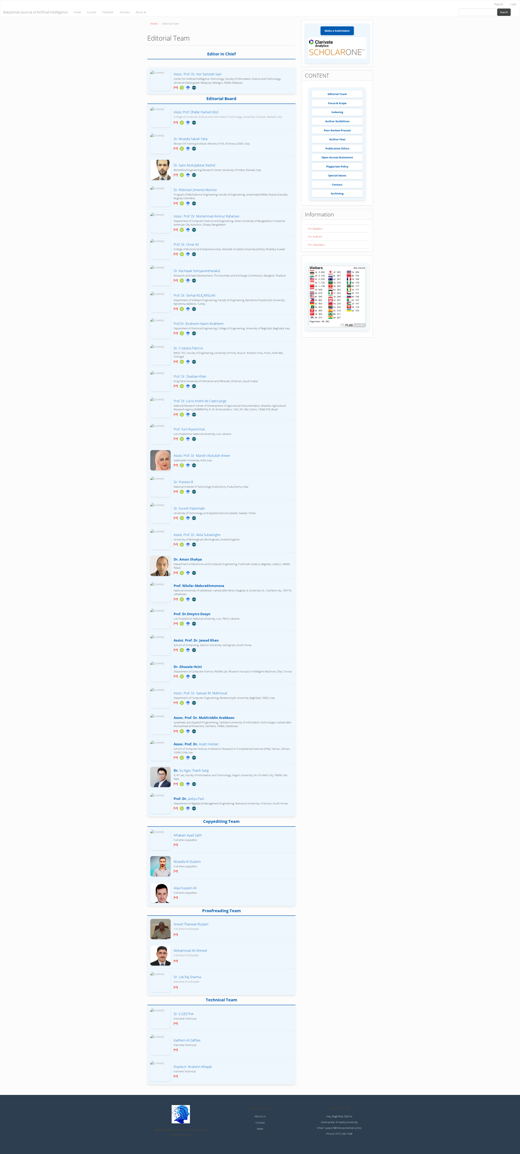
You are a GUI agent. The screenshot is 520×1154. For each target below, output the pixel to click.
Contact (337, 184)
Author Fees (337, 139)
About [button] (140, 12)
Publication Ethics (337, 148)
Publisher (108, 12)
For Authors (315, 236)
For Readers (315, 228)
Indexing (337, 112)
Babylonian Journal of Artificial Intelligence (35, 12)
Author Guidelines (337, 121)
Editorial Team (337, 94)
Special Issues (337, 175)
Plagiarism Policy (337, 166)
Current (91, 12)
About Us (260, 1116)
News (260, 1128)
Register (499, 4)
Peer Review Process (337, 130)
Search (504, 12)
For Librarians (316, 244)
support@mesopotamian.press (343, 1128)
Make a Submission (337, 30)
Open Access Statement (337, 157)
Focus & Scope (337, 103)
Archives (125, 12)
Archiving (337, 193)
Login (513, 4)
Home (77, 12)
